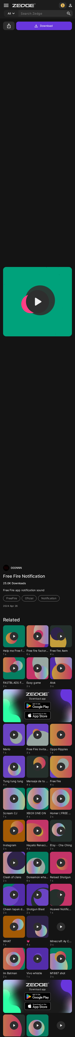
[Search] (68, 13)
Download (46, 25)
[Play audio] (37, 301)
